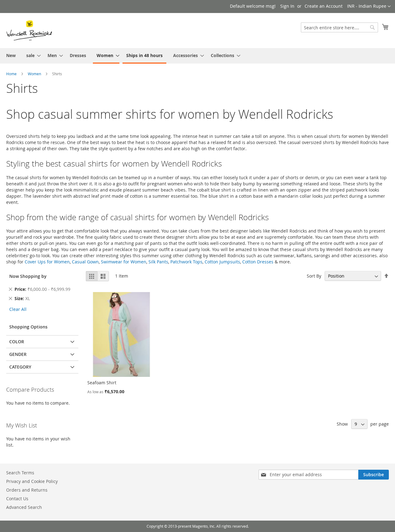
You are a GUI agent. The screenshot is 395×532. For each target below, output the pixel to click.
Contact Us (17, 498)
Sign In (287, 6)
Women (34, 73)
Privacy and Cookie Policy (32, 481)
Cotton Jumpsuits (222, 262)
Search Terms (20, 473)
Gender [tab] (18, 354)
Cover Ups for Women (47, 262)
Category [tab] (20, 367)
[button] (369, 6)
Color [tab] (16, 341)
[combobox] (339, 27)
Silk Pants (158, 262)
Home (11, 73)
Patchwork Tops (186, 262)
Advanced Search (24, 507)
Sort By (314, 276)
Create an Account (324, 6)
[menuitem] (10, 55)
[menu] (197, 56)
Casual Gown (85, 262)
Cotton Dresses (257, 262)
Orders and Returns (27, 490)
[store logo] (29, 30)
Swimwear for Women (123, 262)
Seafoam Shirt (101, 383)
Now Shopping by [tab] (28, 276)
